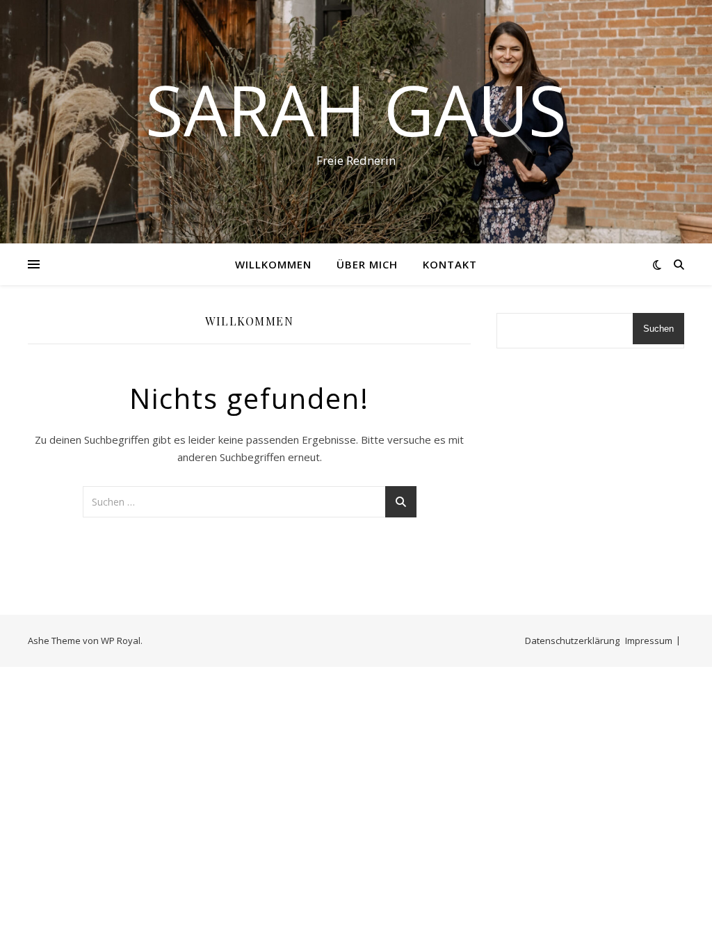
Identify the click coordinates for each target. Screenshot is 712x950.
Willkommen (273, 264)
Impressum (648, 640)
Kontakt (450, 264)
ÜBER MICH (367, 264)
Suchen (658, 328)
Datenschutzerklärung (572, 640)
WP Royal (120, 640)
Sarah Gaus (356, 109)
